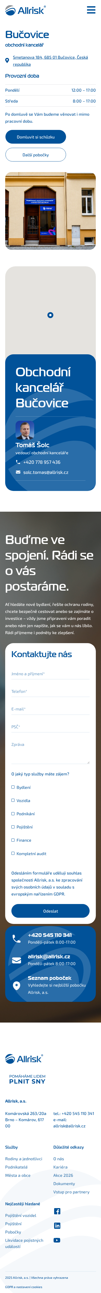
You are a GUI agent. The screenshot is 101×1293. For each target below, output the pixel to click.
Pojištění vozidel (20, 1215)
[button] (50, 315)
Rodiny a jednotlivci (23, 1158)
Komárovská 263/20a (25, 1113)
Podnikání (26, 813)
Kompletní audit (31, 853)
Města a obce (18, 1175)
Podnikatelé (16, 1166)
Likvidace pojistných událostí (24, 1243)
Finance (24, 839)
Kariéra (60, 1166)
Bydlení (24, 787)
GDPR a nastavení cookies (23, 1287)
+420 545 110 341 (78, 1113)
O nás (58, 1158)
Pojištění (25, 826)
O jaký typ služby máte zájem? (40, 773)
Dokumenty (64, 1183)
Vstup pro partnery (71, 1191)
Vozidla (23, 800)
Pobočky (13, 1231)
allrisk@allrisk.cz (69, 1125)
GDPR (59, 893)
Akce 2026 (63, 1175)
